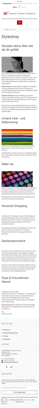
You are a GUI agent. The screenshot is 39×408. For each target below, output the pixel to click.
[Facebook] (18, 1)
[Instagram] (20, 1)
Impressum (6, 330)
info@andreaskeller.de (11, 362)
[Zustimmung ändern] (4, 401)
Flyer (9, 111)
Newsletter (6, 339)
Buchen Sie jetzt (7, 305)
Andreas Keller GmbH (16, 400)
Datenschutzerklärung (10, 333)
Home (6, 29)
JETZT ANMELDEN (19, 392)
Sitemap (5, 336)
